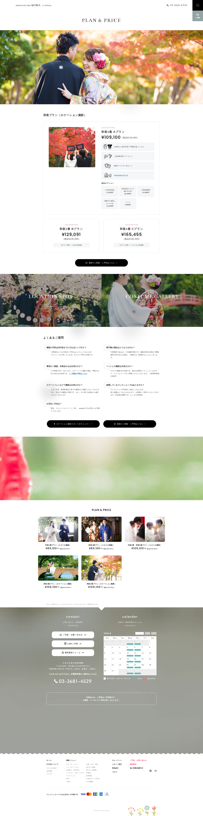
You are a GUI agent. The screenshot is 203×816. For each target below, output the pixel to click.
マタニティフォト (72, 764)
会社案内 (49, 771)
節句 (67, 778)
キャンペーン (117, 760)
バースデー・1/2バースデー (75, 773)
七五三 (68, 781)
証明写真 (89, 776)
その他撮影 (89, 781)
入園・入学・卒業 (92, 764)
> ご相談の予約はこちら (78, 373)
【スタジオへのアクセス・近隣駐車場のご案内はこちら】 (73, 674)
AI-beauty (121, 175)
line (151, 771)
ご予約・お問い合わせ (138, 760)
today (139, 633)
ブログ (114, 772)
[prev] (147, 633)
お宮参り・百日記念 (72, 770)
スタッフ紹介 (117, 764)
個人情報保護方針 (136, 768)
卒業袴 (88, 773)
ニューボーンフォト (72, 767)
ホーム (49, 760)
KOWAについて (52, 764)
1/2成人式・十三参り (93, 778)
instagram (155, 771)
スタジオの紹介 (52, 768)
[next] (153, 633)
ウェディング (70, 776)
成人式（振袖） (91, 767)
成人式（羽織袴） (92, 770)
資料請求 (133, 764)
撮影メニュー (71, 760)
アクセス (49, 774)
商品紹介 (115, 768)
